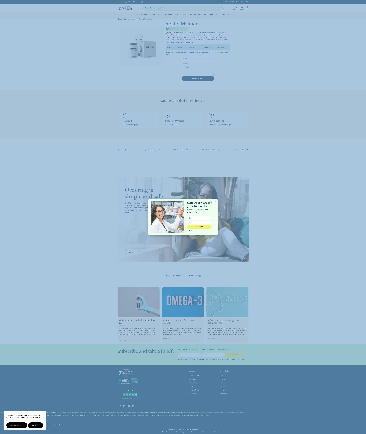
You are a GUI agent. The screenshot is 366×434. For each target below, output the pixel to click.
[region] (25, 420)
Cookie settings (16, 425)
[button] (215, 201)
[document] (183, 217)
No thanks (190, 230)
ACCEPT (35, 425)
